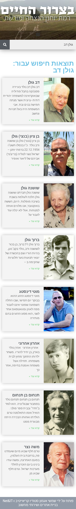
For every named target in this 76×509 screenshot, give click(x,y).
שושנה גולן (30, 188)
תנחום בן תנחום (25, 395)
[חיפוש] (5, 44)
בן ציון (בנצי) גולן (25, 136)
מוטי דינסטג (29, 291)
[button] (38, 34)
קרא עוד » (34, 120)
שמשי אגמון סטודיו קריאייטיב (35, 501)
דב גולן (33, 82)
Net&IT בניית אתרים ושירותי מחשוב (30, 503)
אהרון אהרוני (28, 343)
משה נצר (31, 447)
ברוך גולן (32, 239)
